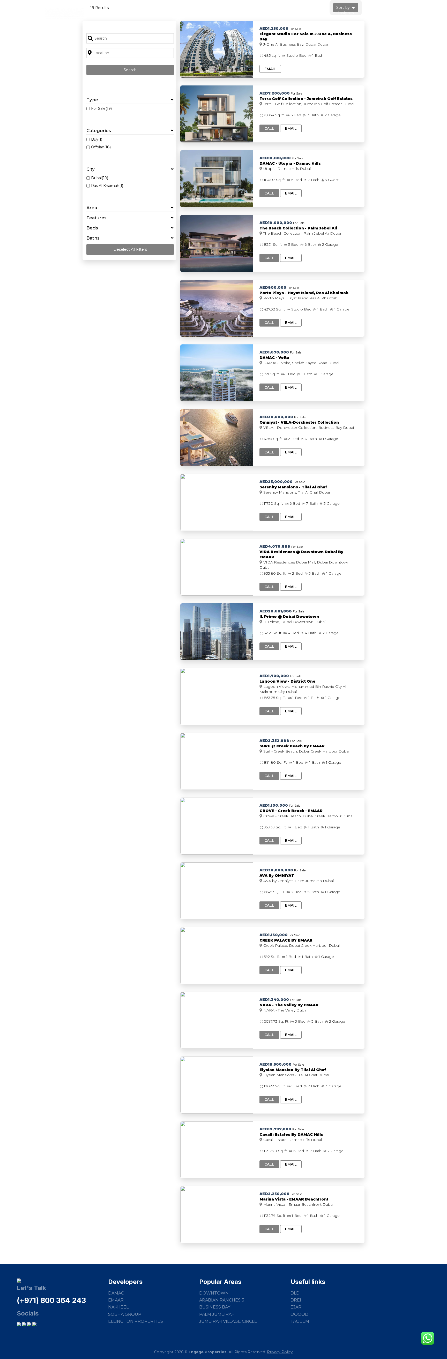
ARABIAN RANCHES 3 (221, 1300)
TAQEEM (299, 1321)
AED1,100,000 (273, 805)
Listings (230, 12)
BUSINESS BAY (214, 1307)
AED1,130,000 (273, 934)
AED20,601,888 (275, 611)
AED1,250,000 (273, 28)
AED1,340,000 (274, 999)
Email (270, 69)
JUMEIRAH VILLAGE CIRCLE (228, 1321)
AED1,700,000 (274, 676)
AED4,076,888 (274, 546)
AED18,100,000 (275, 158)
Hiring (366, 12)
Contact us (390, 12)
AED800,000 (272, 287)
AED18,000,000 (275, 222)
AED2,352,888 (274, 740)
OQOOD (299, 1314)
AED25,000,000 (276, 481)
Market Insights (338, 12)
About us (284, 12)
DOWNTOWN (214, 1293)
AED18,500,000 (275, 1064)
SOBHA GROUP (124, 1314)
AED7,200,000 (274, 93)
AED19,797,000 (275, 1129)
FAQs (309, 12)
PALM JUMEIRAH (217, 1314)
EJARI (296, 1307)
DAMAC (116, 1293)
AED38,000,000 (276, 870)
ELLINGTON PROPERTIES (135, 1321)
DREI (295, 1300)
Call (269, 128)
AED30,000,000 (276, 417)
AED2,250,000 (274, 1193)
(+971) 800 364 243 (51, 1300)
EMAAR (116, 1300)
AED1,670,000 (274, 352)
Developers (257, 12)
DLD (295, 1293)
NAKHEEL (118, 1307)
